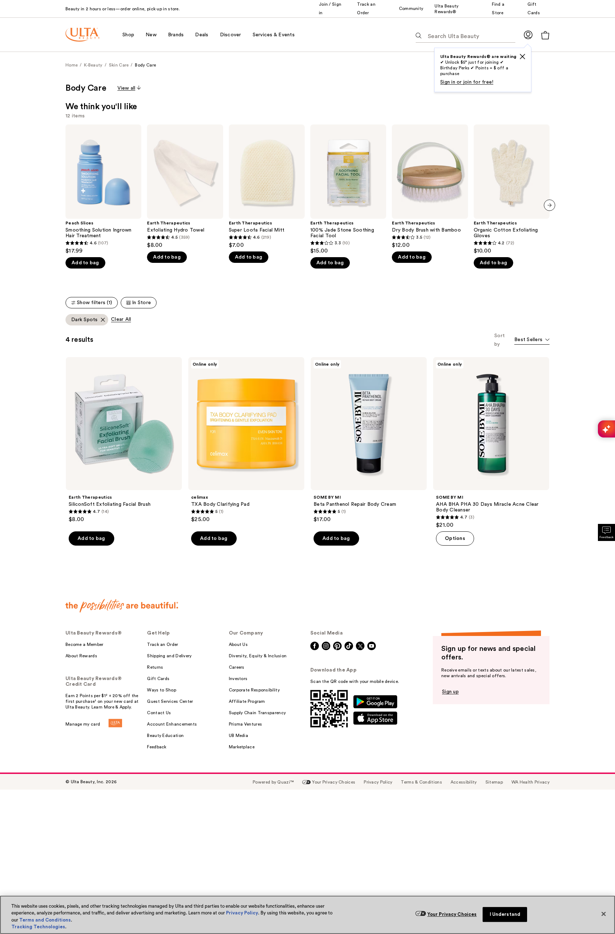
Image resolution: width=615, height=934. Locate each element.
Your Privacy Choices (452, 914)
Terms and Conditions (45, 920)
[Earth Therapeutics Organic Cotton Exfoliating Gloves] (512, 189)
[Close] (603, 914)
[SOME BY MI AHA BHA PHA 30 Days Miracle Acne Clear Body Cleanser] (491, 443)
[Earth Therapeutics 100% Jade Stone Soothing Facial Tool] (348, 189)
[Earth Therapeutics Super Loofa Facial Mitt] (267, 186)
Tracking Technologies (38, 926)
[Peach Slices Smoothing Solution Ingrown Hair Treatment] (103, 189)
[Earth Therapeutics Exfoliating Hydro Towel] (185, 186)
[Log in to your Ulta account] (528, 34)
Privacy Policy (242, 913)
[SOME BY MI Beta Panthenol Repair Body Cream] (369, 440)
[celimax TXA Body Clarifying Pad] (246, 440)
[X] (522, 56)
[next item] (549, 205)
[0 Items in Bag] (545, 35)
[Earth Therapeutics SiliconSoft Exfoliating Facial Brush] (124, 440)
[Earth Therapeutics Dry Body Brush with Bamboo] (430, 186)
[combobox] (532, 340)
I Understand (505, 914)
